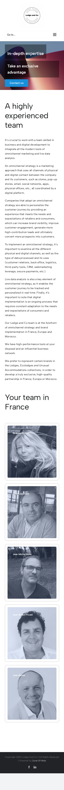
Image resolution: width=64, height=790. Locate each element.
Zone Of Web (39, 760)
